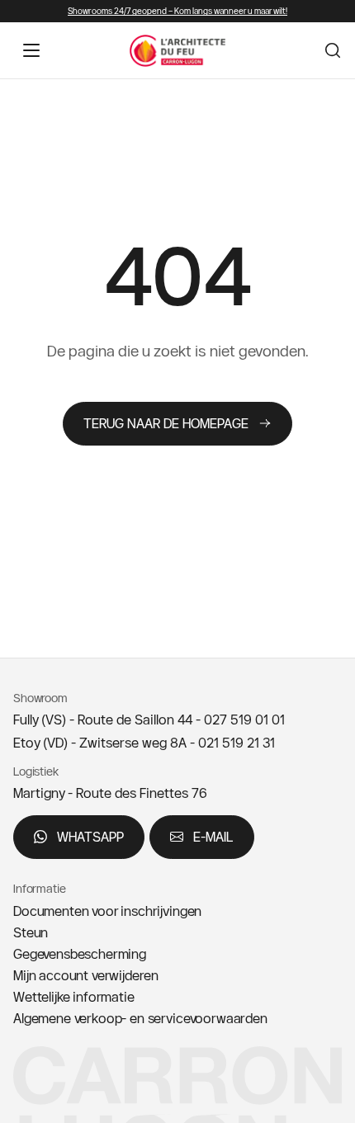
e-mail (213, 836)
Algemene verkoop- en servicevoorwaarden (140, 1018)
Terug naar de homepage (165, 423)
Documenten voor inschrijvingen (107, 911)
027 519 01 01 (244, 719)
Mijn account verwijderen (86, 975)
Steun (30, 932)
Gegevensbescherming (79, 953)
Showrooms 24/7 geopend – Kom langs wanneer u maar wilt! (177, 11)
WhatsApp (90, 836)
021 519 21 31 (236, 742)
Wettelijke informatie (74, 996)
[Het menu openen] (31, 50)
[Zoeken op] (333, 50)
